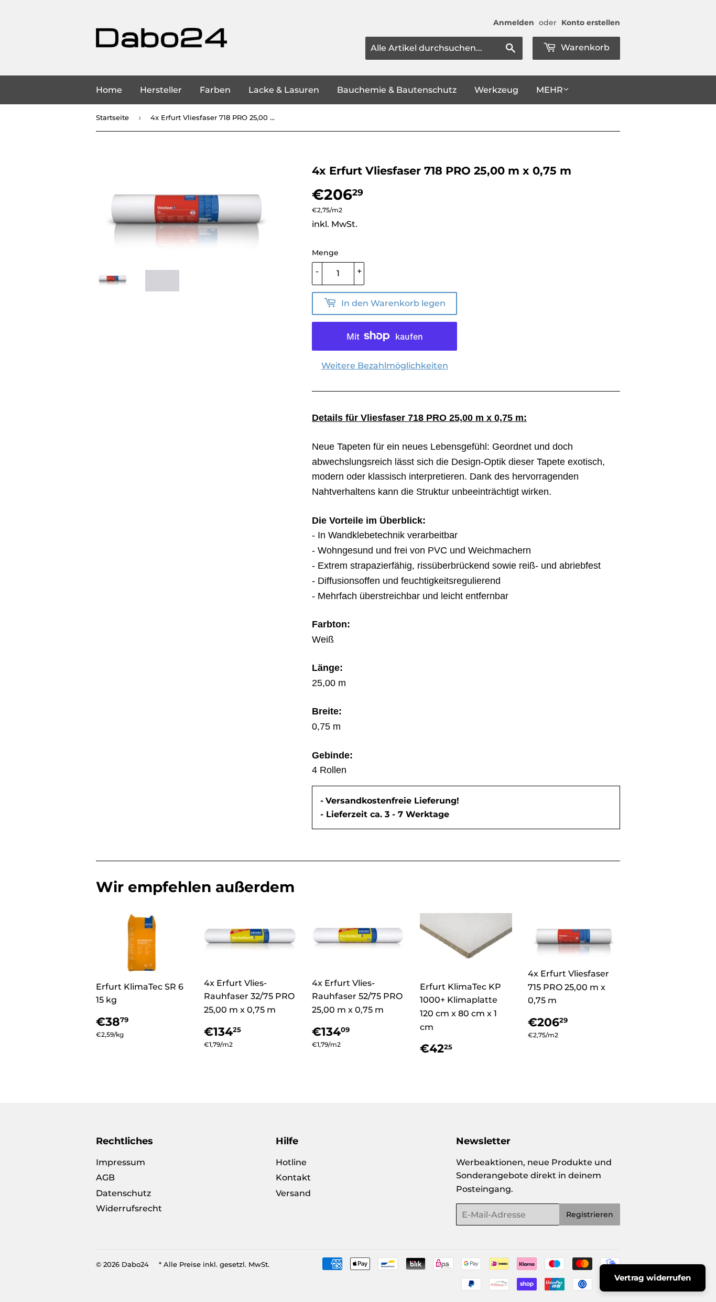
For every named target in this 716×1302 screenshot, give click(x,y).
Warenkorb (584, 47)
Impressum (120, 1162)
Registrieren (589, 1214)
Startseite (112, 117)
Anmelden (513, 22)
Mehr (549, 90)
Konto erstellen (590, 22)
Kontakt (293, 1177)
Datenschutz (123, 1193)
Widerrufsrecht (129, 1208)
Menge (325, 252)
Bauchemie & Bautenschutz (397, 90)
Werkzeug (496, 90)
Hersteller (161, 90)
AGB (105, 1177)
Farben (215, 90)
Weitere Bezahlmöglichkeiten (384, 366)
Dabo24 (135, 1264)
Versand (293, 1193)
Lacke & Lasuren (283, 90)
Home (109, 90)
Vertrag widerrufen (652, 1278)
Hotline (291, 1162)
